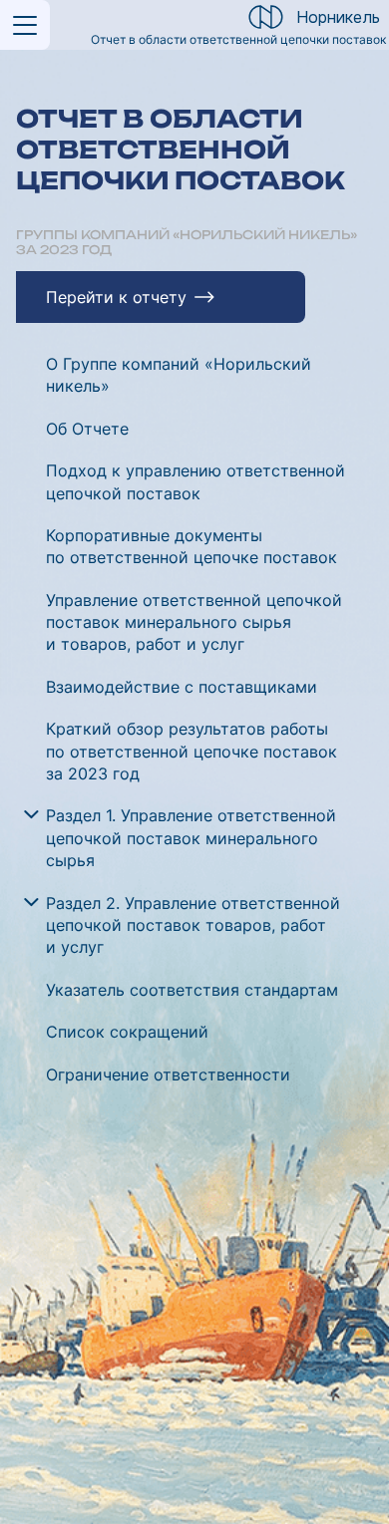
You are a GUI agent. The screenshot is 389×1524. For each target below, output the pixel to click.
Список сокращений (127, 1032)
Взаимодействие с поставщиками (181, 687)
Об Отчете (87, 429)
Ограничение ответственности (168, 1074)
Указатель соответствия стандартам (192, 990)
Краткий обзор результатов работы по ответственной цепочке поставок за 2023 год (191, 751)
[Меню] (25, 25)
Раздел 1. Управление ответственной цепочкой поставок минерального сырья (191, 837)
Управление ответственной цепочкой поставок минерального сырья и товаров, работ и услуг (194, 622)
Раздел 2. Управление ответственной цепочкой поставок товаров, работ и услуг (193, 925)
